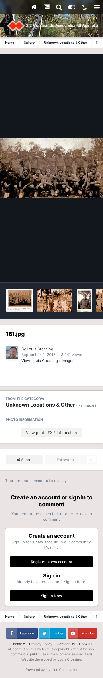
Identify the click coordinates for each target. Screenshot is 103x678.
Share (25, 459)
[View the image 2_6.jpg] (19, 300)
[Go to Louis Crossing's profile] (12, 352)
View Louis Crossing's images (47, 360)
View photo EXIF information (51, 432)
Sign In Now (51, 595)
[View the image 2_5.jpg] (54, 300)
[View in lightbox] (51, 168)
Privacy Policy (40, 644)
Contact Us (66, 644)
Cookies (85, 644)
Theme (17, 644)
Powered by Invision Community (51, 669)
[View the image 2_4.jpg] (84, 300)
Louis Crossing (40, 349)
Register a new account (51, 561)
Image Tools (79, 272)
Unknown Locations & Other (40, 405)
